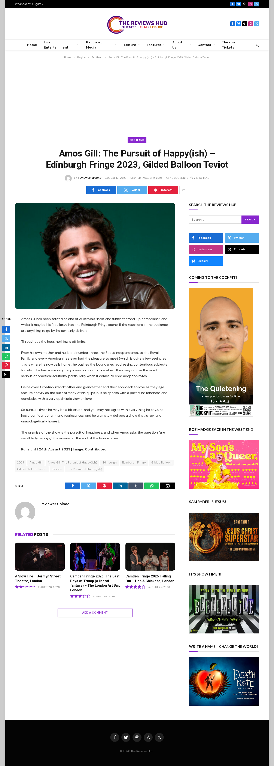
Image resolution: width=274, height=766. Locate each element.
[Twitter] (6, 338)
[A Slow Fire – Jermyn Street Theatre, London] (40, 557)
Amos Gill (36, 462)
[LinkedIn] (6, 347)
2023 (20, 462)
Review (57, 469)
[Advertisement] (137, 96)
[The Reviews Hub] (137, 23)
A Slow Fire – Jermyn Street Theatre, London (38, 578)
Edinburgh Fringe (134, 462)
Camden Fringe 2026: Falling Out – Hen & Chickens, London (149, 578)
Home (32, 45)
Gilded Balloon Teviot (31, 469)
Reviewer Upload (89, 177)
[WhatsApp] (6, 356)
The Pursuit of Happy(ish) (84, 469)
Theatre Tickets (228, 45)
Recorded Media (94, 45)
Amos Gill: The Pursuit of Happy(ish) (72, 462)
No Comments (179, 177)
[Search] (257, 45)
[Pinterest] (6, 365)
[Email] (6, 374)
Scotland (137, 140)
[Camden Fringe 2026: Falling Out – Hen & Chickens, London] (150, 557)
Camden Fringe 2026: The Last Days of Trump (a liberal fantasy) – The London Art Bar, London (95, 583)
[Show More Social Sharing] (183, 190)
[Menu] (18, 45)
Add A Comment (95, 612)
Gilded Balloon (161, 462)
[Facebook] (6, 329)
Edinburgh (110, 462)
